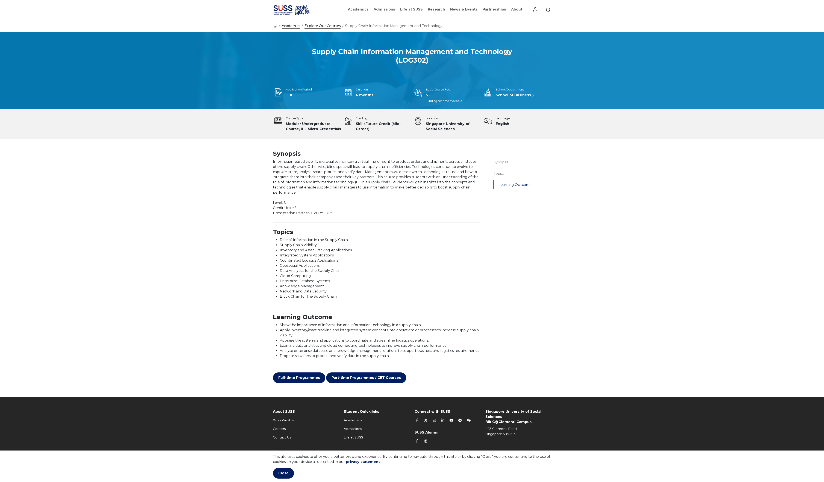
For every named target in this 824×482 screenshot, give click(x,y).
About (516, 9)
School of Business (513, 95)
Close (283, 473)
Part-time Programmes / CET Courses (366, 378)
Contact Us (282, 437)
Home (275, 26)
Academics (358, 9)
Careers (279, 429)
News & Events (463, 9)
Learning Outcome (515, 185)
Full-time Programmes (299, 378)
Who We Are (283, 420)
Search (548, 10)
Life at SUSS (411, 9)
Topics (499, 174)
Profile (535, 10)
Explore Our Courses (322, 26)
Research (436, 9)
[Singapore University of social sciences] (299, 9)
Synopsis (501, 162)
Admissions (384, 9)
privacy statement (363, 462)
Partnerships (494, 9)
